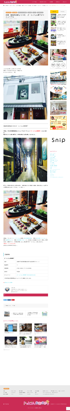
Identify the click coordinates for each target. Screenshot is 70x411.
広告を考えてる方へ (43, 1)
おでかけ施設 (15, 12)
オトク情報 (5, 392)
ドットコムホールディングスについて (48, 394)
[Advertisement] (25, 363)
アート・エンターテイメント (47, 392)
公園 (35, 392)
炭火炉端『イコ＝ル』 (41, 238)
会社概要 (51, 1)
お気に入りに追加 (8, 282)
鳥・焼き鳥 (29, 12)
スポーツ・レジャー (30, 392)
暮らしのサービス (55, 392)
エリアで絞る (34, 1)
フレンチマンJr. (15, 238)
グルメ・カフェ (8, 12)
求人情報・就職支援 (22, 392)
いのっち (9, 305)
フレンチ (34, 12)
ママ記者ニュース (40, 12)
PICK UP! (54, 11)
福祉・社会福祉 (5, 394)
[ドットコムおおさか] (10, 1)
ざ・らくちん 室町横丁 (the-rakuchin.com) (26, 275)
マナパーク (36, 394)
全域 (14, 305)
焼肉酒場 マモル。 (21, 240)
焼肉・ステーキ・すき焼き (22, 12)
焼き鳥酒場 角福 (27, 238)
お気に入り (65, 1)
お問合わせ (58, 1)
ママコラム (62, 11)
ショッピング (13, 392)
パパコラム (28, 394)
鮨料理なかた (9, 240)
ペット (12, 394)
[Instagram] (4, 295)
